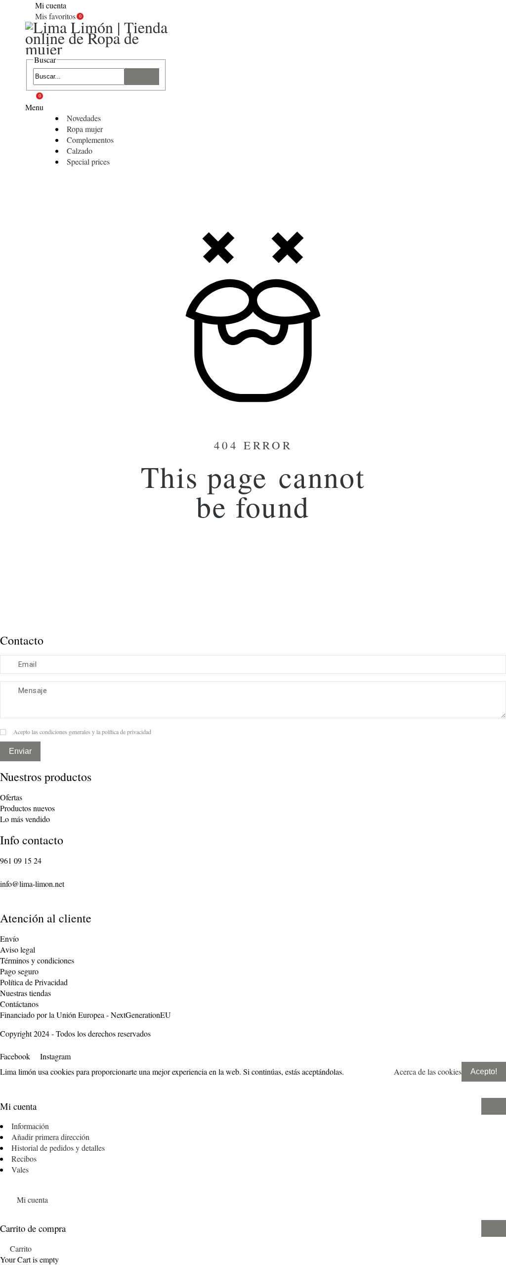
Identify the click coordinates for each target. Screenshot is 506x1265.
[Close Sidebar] (493, 1106)
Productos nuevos (27, 808)
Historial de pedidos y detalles (58, 1147)
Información (30, 1126)
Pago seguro (19, 971)
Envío (9, 938)
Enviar (20, 751)
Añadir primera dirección (50, 1137)
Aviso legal (17, 949)
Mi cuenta (32, 1199)
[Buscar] (142, 76)
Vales (20, 1169)
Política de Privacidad (34, 982)
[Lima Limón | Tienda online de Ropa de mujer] (99, 38)
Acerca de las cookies (428, 1071)
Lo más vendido (25, 819)
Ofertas (11, 797)
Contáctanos (19, 1004)
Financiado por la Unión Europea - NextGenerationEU (85, 1014)
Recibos (24, 1158)
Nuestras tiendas (25, 993)
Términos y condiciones (37, 960)
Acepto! (483, 1071)
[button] (253, 1086)
